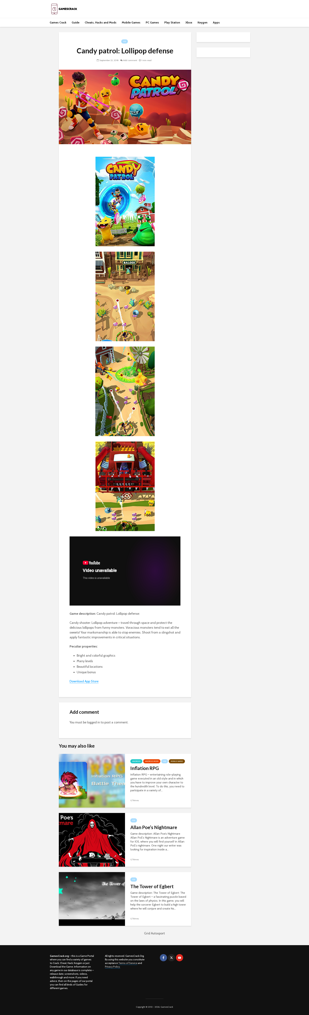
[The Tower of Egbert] (92, 898)
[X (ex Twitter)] (171, 957)
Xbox (188, 22)
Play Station (172, 22)
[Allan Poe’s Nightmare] (92, 839)
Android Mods (151, 761)
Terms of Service (127, 963)
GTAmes (134, 800)
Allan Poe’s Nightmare (153, 827)
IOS (124, 41)
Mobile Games (131, 22)
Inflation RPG (144, 768)
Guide (75, 22)
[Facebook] (163, 957)
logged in (93, 722)
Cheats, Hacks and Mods (100, 22)
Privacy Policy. (112, 966)
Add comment (130, 60)
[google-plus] (187, 957)
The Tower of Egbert (152, 886)
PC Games (152, 22)
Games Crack (58, 22)
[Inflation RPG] (92, 780)
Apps (216, 22)
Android (136, 761)
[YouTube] (179, 957)
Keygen (202, 22)
